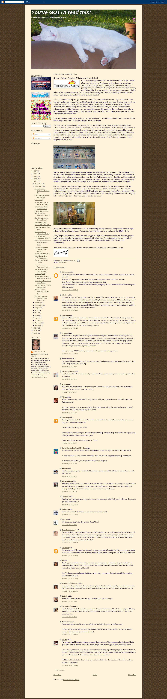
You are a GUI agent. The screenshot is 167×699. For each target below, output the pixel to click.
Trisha (64, 384)
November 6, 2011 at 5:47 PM (69, 412)
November (38, 186)
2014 (35, 174)
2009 (35, 330)
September (38, 305)
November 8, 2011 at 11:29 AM (70, 665)
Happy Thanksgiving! (41, 211)
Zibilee (64, 295)
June (36, 313)
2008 (35, 333)
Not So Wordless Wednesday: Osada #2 (42, 237)
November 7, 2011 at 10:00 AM (70, 543)
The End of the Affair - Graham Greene (42, 219)
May (36, 315)
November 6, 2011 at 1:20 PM (69, 366)
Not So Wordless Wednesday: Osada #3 (42, 214)
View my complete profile (39, 377)
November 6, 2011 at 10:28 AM (70, 310)
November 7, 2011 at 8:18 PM (69, 601)
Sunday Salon (62, 262)
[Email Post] (78, 260)
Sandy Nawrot (40, 351)
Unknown (65, 272)
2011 (35, 181)
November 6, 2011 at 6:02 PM (69, 443)
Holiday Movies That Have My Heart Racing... (41, 249)
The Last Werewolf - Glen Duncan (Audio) (43, 286)
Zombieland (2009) (41, 222)
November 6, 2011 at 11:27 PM (70, 504)
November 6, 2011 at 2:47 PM (69, 392)
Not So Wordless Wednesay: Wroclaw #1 (42, 191)
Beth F (64, 519)
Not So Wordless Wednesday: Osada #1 (42, 266)
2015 (35, 171)
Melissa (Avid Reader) (70, 583)
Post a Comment (60, 670)
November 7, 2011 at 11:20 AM (70, 578)
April (37, 318)
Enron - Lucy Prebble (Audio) (41, 261)
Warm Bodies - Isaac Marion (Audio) (41, 208)
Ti (63, 560)
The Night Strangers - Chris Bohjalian (41, 270)
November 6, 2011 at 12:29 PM (70, 354)
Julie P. (64, 596)
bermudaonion (67, 606)
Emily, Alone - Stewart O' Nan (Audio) (42, 196)
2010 (35, 328)
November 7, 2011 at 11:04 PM (70, 635)
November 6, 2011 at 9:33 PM (69, 491)
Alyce (64, 397)
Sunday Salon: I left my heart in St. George (42, 203)
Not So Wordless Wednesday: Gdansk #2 (42, 292)
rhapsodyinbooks (68, 371)
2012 (35, 179)
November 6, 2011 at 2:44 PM (69, 379)
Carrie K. (65, 496)
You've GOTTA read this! (61, 12)
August (37, 308)
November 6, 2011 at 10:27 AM (70, 290)
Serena (64, 639)
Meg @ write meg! (68, 529)
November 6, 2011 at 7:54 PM (69, 476)
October (37, 302)
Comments (37, 138)
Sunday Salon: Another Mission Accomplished (43, 277)
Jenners (65, 468)
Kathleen (65, 509)
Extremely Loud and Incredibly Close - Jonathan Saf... (41, 298)
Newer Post (57, 675)
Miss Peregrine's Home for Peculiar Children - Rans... (43, 243)
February (38, 323)
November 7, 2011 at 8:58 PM (69, 617)
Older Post (132, 675)
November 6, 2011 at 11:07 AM (70, 328)
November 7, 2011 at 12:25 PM (70, 591)
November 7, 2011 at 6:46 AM (69, 525)
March (37, 320)
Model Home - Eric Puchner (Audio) (41, 257)
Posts (36, 134)
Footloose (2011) (40, 274)
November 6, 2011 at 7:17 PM (69, 463)
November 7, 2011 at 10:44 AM (70, 555)
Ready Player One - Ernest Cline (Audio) (43, 282)
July (36, 310)
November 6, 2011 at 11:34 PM (70, 514)
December (38, 184)
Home (95, 675)
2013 (35, 176)
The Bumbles (67, 481)
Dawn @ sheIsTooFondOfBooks (73, 448)
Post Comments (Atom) (71, 679)
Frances (65, 333)
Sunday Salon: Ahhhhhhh (43, 225)
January (37, 325)
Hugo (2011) (39, 200)
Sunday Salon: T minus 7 (42, 253)
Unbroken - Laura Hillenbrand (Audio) (42, 233)
